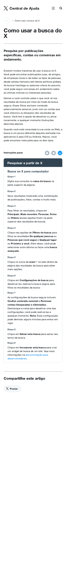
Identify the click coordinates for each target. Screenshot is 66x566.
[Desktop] (60, 153)
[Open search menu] (60, 8)
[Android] (53, 153)
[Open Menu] (53, 8)
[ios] (47, 153)
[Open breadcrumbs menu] (7, 21)
